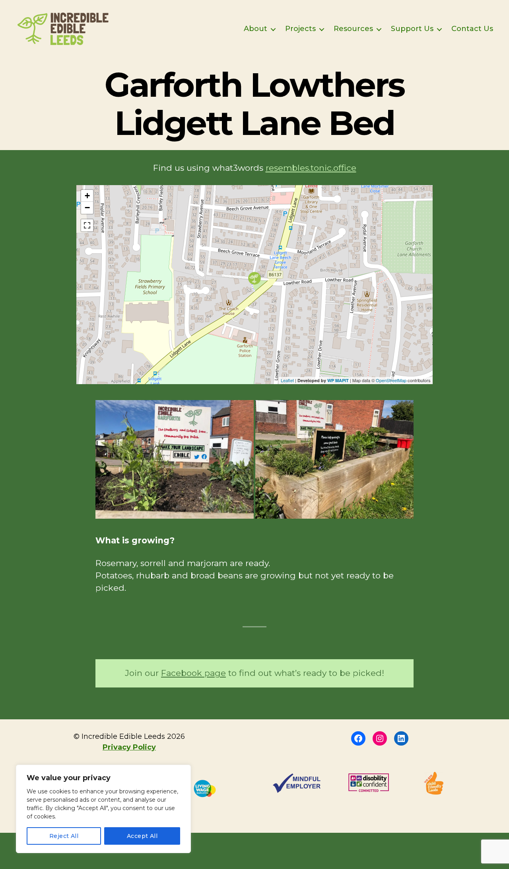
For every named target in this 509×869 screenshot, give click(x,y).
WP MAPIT (338, 380)
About (255, 29)
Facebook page (193, 673)
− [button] (87, 208)
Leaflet (287, 380)
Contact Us (472, 29)
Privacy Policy (129, 747)
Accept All (142, 836)
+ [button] (87, 196)
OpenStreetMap (391, 380)
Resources (353, 29)
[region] (103, 809)
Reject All (64, 836)
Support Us (412, 29)
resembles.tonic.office (311, 168)
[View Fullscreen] (87, 225)
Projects (300, 29)
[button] (174, 459)
